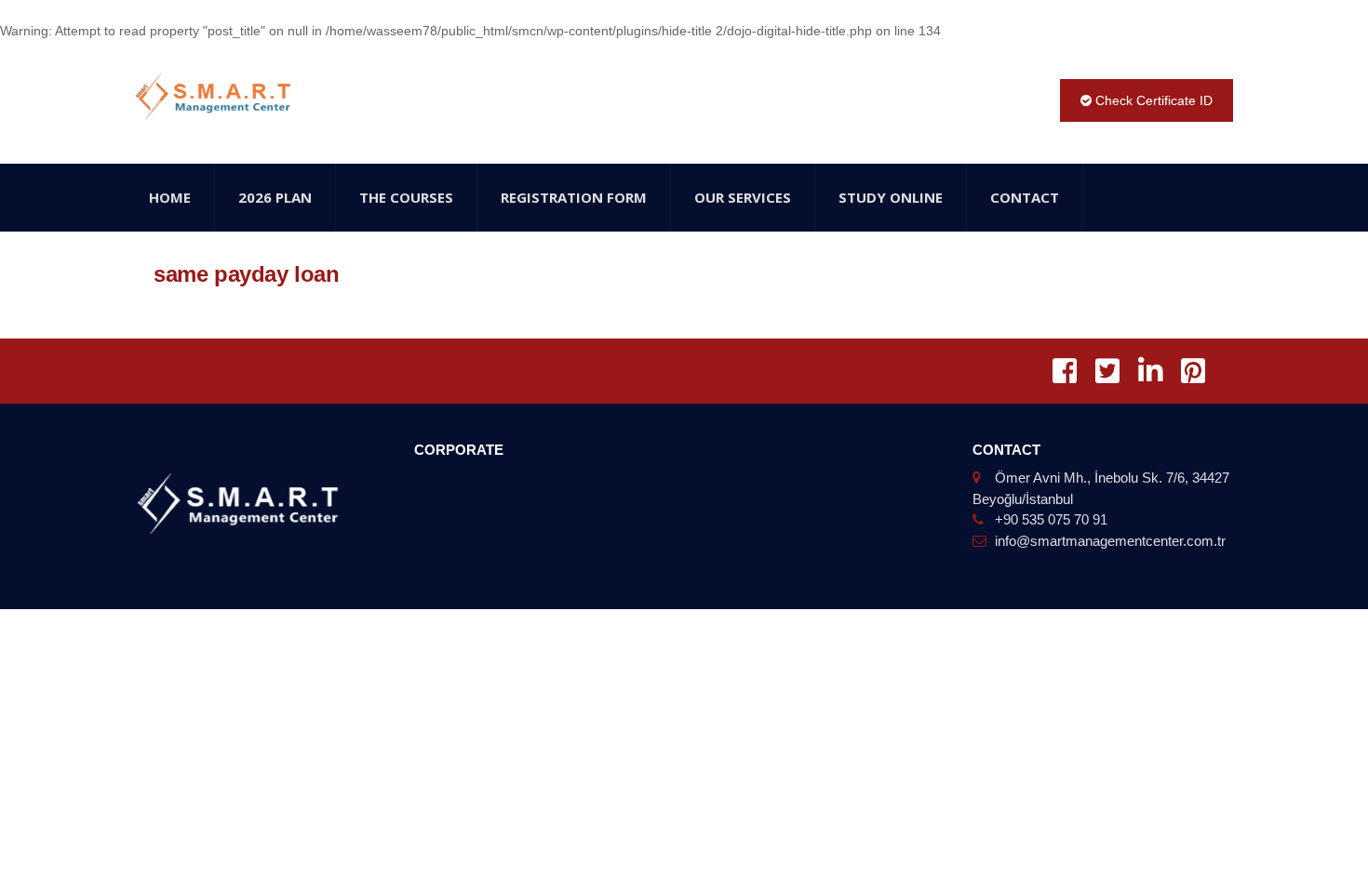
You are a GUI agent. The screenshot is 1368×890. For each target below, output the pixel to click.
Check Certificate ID (1152, 100)
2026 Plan (275, 197)
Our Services (742, 197)
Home (170, 197)
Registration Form (574, 197)
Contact (1024, 197)
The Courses (406, 197)
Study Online (890, 197)
